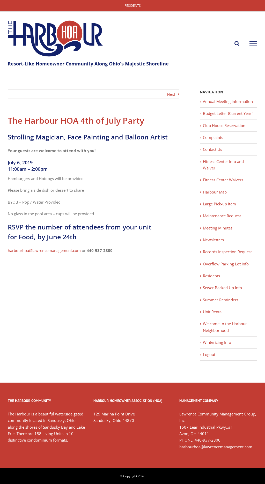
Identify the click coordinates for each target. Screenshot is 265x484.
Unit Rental (213, 311)
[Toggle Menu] (253, 43)
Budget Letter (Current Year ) (228, 113)
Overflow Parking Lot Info (226, 263)
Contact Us (212, 149)
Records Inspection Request (227, 251)
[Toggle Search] (236, 43)
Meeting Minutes (217, 227)
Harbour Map (215, 192)
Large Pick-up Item (219, 203)
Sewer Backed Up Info (222, 287)
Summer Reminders (220, 299)
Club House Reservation (224, 125)
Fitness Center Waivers (223, 179)
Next (171, 94)
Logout (209, 354)
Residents (211, 275)
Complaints (213, 137)
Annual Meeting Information (228, 101)
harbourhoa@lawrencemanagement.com (44, 250)
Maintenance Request (222, 215)
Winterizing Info (217, 342)
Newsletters (213, 239)
